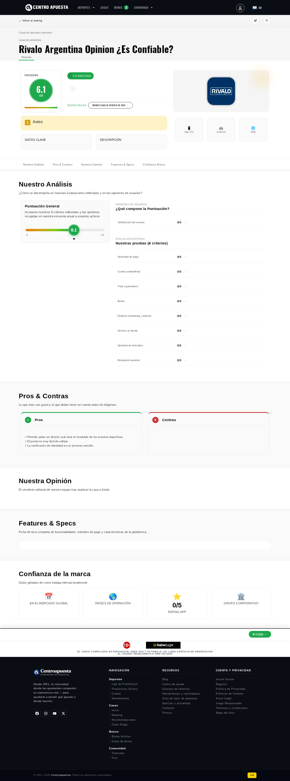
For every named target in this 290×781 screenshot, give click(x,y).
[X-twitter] (63, 713)
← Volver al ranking (30, 20)
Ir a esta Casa (80, 75)
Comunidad (141, 7)
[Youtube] (54, 713)
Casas (105, 7)
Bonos (120, 7)
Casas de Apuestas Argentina (35, 32)
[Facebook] (37, 713)
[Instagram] (45, 713)
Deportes (84, 7)
